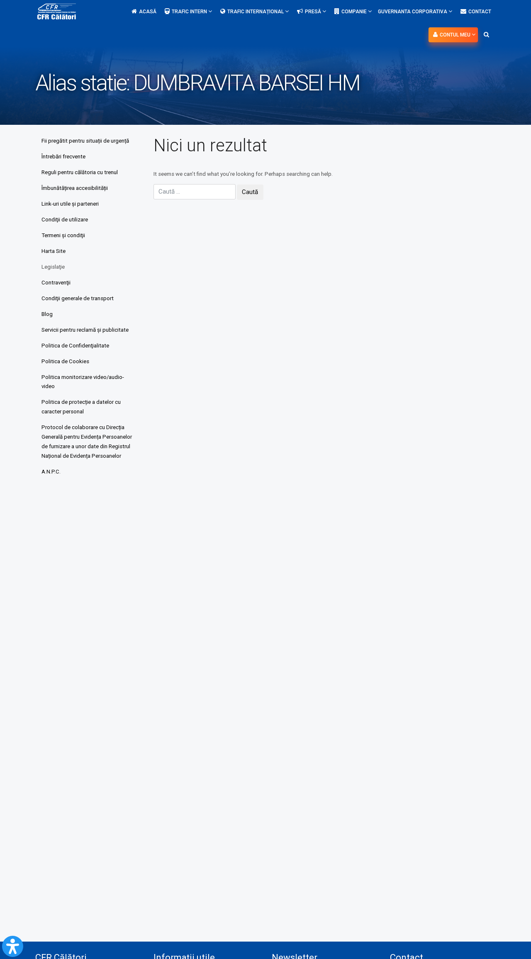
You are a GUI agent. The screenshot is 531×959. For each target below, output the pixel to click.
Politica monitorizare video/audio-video (82, 382)
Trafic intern (190, 12)
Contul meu (456, 35)
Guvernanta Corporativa (413, 12)
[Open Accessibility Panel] (12, 946)
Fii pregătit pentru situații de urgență (85, 141)
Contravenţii (56, 282)
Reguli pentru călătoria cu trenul (79, 172)
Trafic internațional (256, 12)
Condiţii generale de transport (77, 298)
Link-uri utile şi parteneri (70, 204)
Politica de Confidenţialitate (75, 345)
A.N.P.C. (51, 472)
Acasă (147, 12)
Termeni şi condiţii (63, 235)
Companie (354, 12)
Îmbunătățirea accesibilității (74, 188)
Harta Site (53, 251)
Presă (313, 12)
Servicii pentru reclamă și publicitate (85, 330)
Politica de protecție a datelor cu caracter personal (81, 407)
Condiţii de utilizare (64, 219)
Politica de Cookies (65, 361)
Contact (479, 12)
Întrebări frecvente (63, 156)
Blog (47, 314)
